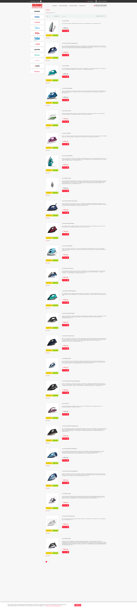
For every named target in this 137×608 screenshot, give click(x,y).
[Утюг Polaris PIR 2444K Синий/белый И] (52, 477)
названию (63, 16)
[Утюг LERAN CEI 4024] (52, 364)
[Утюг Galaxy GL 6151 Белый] (52, 274)
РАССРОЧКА (55, 35)
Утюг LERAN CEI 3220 (66, 110)
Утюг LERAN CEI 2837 (66, 493)
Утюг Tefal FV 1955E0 (66, 133)
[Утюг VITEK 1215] (52, 409)
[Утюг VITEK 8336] (52, 72)
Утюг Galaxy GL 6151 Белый (67, 268)
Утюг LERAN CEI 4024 (66, 358)
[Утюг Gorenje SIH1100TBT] (52, 252)
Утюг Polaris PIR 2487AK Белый (68, 516)
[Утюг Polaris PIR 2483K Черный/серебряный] (52, 387)
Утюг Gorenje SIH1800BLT (67, 88)
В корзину (65, 30)
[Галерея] (49, 16)
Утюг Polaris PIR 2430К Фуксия (68, 223)
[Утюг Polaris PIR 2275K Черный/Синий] (52, 49)
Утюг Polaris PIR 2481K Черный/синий (69, 200)
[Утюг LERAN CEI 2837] (52, 500)
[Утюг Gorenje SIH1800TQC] (52, 162)
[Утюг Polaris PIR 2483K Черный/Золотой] (52, 432)
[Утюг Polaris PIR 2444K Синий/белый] (52, 455)
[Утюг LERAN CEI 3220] (52, 117)
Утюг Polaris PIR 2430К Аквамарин (69, 290)
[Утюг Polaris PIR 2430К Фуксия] (52, 229)
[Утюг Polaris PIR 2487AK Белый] (52, 522)
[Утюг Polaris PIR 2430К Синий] (52, 342)
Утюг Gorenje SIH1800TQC (67, 155)
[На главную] (37, 5)
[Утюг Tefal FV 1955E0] (52, 139)
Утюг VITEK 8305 (65, 20)
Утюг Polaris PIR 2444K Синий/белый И (70, 471)
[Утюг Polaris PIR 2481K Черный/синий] (52, 207)
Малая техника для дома (49, 12)
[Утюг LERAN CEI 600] (52, 544)
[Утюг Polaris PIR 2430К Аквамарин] (52, 297)
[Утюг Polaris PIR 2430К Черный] (52, 319)
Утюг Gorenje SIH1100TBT (67, 245)
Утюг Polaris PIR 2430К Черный (68, 313)
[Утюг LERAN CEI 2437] (52, 184)
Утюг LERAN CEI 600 (66, 538)
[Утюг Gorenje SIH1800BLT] (52, 94)
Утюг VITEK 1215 (65, 403)
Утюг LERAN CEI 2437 (66, 178)
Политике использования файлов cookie (53, 605)
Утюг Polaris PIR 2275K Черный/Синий (69, 43)
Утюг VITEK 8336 (65, 65)
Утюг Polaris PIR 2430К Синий (68, 335)
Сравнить (48, 60)
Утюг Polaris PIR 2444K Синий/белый (69, 448)
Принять (77, 605)
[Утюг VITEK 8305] (52, 27)
